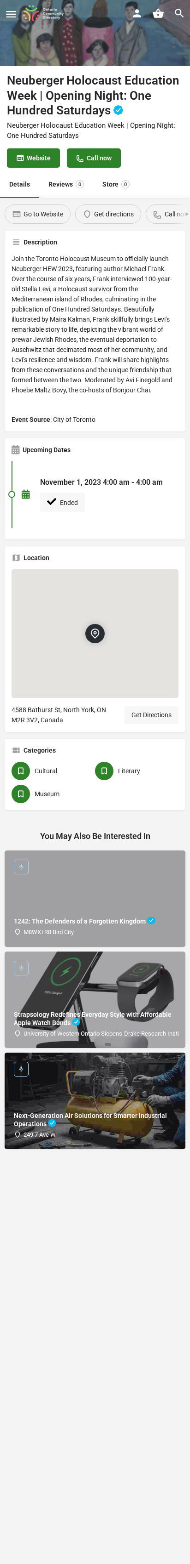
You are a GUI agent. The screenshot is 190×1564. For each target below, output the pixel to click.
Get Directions (151, 715)
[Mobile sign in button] (137, 13)
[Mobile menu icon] (11, 14)
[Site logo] (46, 14)
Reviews (64, 184)
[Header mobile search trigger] (179, 13)
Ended (68, 502)
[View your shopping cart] (158, 13)
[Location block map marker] (95, 633)
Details (19, 184)
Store (114, 184)
